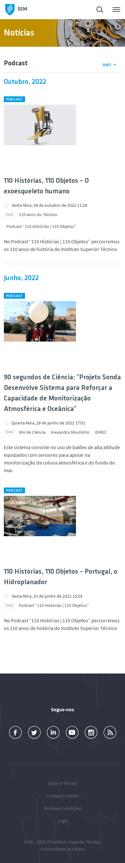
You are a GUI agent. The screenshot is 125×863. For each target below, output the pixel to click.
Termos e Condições (62, 808)
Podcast (14, 99)
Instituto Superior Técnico (75, 842)
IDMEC (101, 432)
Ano (107, 65)
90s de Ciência (32, 432)
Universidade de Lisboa (62, 849)
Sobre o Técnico (62, 783)
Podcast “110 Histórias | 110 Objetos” (41, 226)
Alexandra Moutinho (70, 432)
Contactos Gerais (62, 796)
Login (62, 821)
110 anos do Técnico (38, 214)
